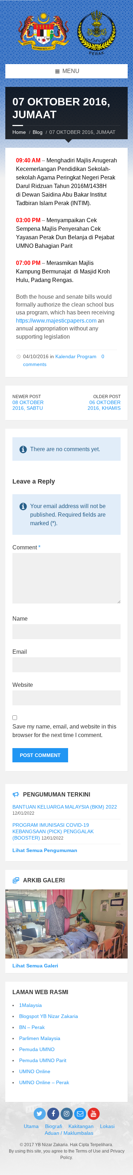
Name (20, 619)
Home (19, 132)
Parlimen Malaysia (39, 1038)
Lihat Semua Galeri (35, 965)
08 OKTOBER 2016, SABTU (28, 405)
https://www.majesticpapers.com (56, 321)
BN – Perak (32, 1027)
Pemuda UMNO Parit (42, 1060)
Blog (38, 132)
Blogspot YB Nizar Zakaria (48, 1016)
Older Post (107, 396)
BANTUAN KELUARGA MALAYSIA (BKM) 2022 (64, 807)
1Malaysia (30, 1005)
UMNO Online (34, 1071)
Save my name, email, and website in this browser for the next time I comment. (64, 731)
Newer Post (26, 396)
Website (22, 685)
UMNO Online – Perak (44, 1082)
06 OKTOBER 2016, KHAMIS (104, 405)
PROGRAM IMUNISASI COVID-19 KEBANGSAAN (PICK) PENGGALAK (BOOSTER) (53, 831)
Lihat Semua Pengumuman (44, 850)
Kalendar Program (75, 356)
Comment (26, 547)
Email (19, 652)
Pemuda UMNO (37, 1049)
